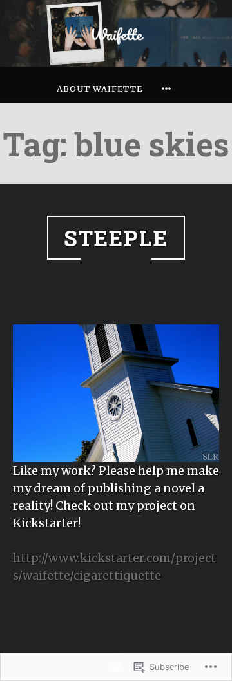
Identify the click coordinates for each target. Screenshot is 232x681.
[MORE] (168, 89)
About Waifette (99, 88)
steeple (116, 238)
